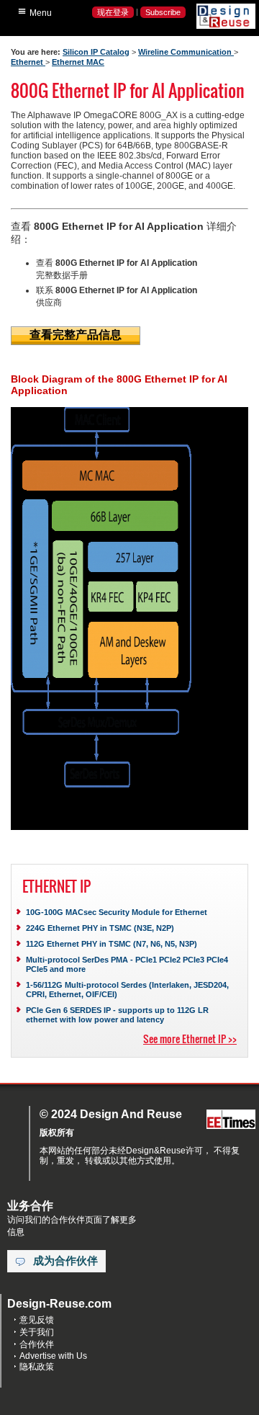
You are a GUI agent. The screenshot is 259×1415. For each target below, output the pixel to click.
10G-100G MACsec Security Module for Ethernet (116, 912)
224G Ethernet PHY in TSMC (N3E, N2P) (100, 928)
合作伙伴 (36, 1344)
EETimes (230, 1120)
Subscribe (163, 12)
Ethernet (28, 62)
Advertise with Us (53, 1356)
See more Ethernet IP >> (190, 1038)
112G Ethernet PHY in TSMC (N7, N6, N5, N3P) (111, 943)
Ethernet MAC (78, 62)
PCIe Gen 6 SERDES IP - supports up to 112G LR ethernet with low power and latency (117, 1015)
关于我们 (36, 1332)
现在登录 (113, 12)
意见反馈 (36, 1320)
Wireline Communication (186, 52)
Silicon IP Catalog (96, 52)
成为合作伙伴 (65, 1261)
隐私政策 (36, 1367)
